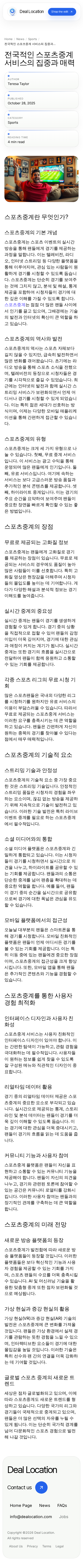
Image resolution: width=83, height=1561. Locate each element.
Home (8, 39)
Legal (60, 1546)
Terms (46, 1546)
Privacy (32, 1546)
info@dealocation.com (31, 1516)
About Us (16, 1546)
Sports (32, 39)
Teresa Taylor (18, 84)
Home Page (21, 1505)
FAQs (62, 1505)
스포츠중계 (14, 304)
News (20, 39)
